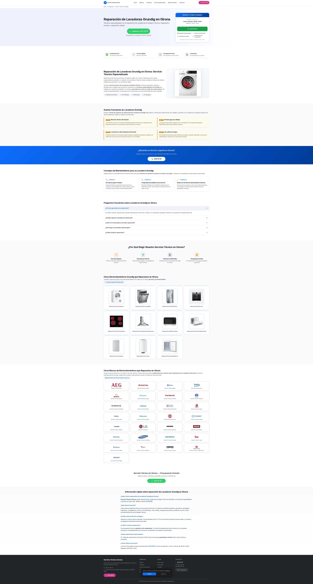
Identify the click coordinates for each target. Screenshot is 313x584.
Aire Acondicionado (159, 2)
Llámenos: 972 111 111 (140, 31)
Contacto (182, 2)
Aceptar (149, 574)
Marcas (142, 2)
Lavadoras (111, 6)
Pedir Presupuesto (182, 570)
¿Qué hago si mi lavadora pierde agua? (117, 227)
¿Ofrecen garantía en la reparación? (117, 208)
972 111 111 (205, 2)
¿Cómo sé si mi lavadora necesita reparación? (120, 223)
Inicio (135, 2)
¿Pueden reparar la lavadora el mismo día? (119, 218)
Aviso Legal (160, 562)
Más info (168, 570)
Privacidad (160, 564)
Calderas (149, 2)
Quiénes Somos (172, 2)
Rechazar (163, 574)
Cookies (159, 567)
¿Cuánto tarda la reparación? (114, 232)
